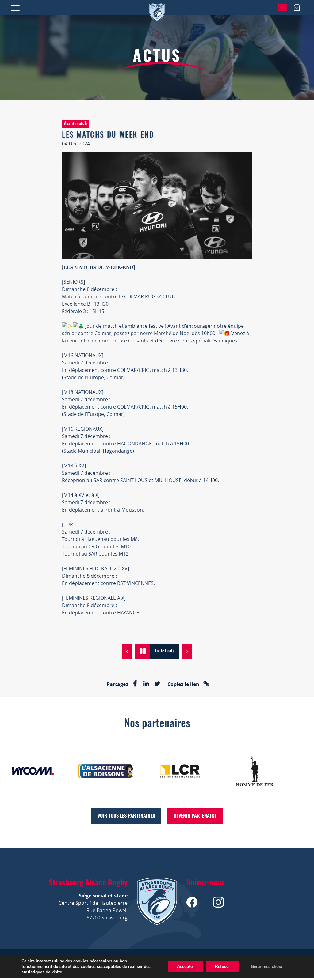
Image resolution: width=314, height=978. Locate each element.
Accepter (185, 966)
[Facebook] (135, 684)
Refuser (222, 966)
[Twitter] (157, 684)
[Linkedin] (146, 684)
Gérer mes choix (266, 966)
